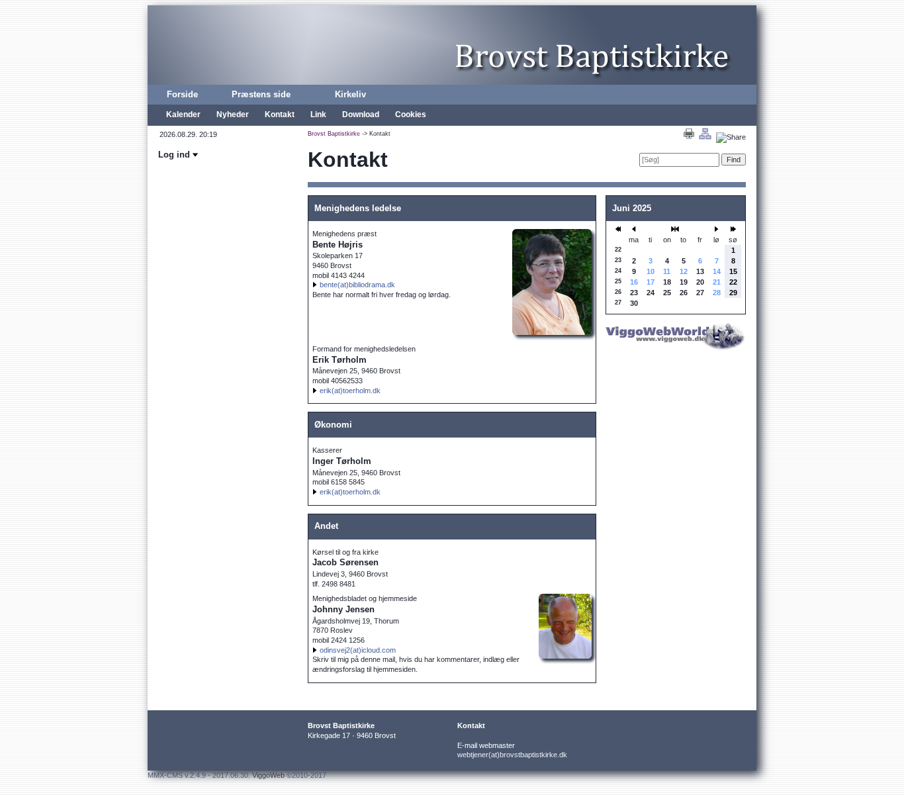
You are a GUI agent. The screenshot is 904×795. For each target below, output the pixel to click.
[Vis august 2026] (675, 229)
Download (360, 114)
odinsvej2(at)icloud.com (358, 650)
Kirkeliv (350, 94)
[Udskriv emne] (689, 137)
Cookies (410, 114)
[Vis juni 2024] (618, 229)
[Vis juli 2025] (716, 229)
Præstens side (261, 94)
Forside (182, 94)
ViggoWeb (268, 775)
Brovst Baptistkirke (334, 133)
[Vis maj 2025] (634, 229)
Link (318, 114)
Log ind (175, 155)
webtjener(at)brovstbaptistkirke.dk (512, 755)
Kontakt (279, 114)
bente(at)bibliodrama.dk (357, 285)
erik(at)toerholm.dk (350, 391)
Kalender (183, 114)
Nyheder (232, 114)
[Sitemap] (705, 137)
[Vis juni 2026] (733, 229)
